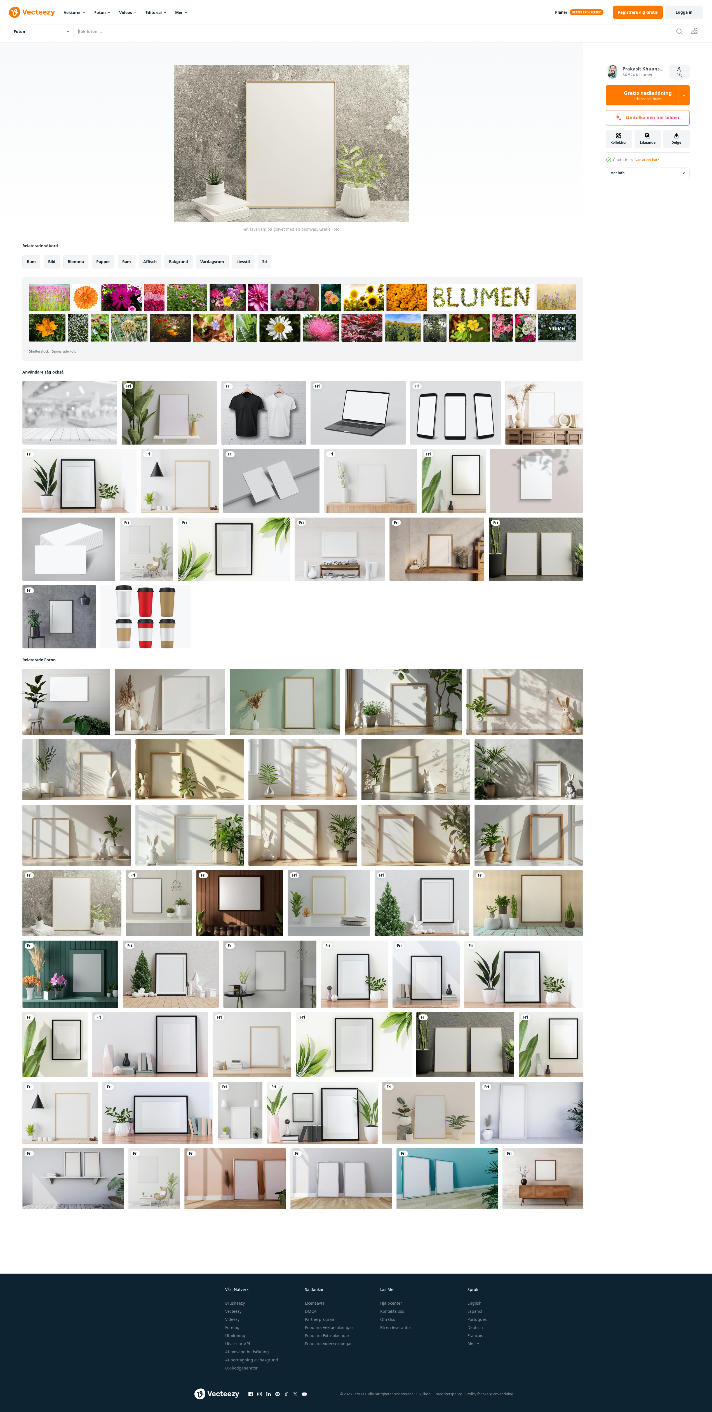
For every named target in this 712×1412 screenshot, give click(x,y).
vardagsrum (212, 261)
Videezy (232, 1319)
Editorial (153, 12)
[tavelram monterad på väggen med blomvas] (454, 481)
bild (51, 261)
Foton (100, 12)
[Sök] (679, 31)
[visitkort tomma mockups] (271, 481)
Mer (179, 12)
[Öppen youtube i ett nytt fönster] (304, 1394)
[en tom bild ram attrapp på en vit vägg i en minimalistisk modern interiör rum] (170, 702)
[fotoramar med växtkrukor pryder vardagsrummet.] (59, 616)
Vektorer (72, 12)
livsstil (243, 261)
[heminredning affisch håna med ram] (370, 481)
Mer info (617, 173)
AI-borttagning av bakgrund (251, 1360)
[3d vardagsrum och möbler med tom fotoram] (340, 549)
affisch (150, 261)
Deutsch (475, 1327)
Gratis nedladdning (648, 95)
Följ (679, 74)
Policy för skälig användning (490, 1393)
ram (126, 261)
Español (474, 1311)
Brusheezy (235, 1303)
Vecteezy (233, 1311)
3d (264, 261)
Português (477, 1319)
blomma (76, 261)
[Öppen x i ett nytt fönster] (295, 1394)
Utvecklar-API (237, 1343)
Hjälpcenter (391, 1303)
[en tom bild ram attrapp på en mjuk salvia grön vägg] (285, 702)
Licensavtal (315, 1303)
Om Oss (387, 1319)
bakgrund (178, 261)
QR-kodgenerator (241, 1368)
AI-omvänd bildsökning (247, 1351)
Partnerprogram (320, 1319)
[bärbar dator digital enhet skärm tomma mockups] (358, 413)
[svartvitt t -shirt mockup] (263, 413)
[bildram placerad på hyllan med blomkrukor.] (169, 413)
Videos (125, 12)
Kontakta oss (392, 1311)
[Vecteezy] (32, 12)
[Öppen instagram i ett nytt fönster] (259, 1394)
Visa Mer (557, 328)
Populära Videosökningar (328, 1343)
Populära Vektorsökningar (329, 1327)
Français (475, 1335)
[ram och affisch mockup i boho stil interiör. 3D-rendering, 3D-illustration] (544, 413)
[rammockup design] (436, 549)
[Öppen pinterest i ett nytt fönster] (277, 1394)
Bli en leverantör (395, 1327)
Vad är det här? (647, 159)
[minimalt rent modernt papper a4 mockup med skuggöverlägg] (536, 481)
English (474, 1303)
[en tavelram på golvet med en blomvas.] (79, 481)
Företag (232, 1327)
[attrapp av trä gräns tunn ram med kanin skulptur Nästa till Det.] (403, 702)
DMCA (310, 1311)
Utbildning (235, 1335)
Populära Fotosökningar (327, 1335)
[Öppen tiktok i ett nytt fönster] (286, 1394)
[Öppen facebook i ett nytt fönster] (250, 1394)
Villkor (424, 1393)
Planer (561, 12)
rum (31, 261)
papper (103, 261)
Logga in (684, 12)
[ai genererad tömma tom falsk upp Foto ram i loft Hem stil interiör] (542, 1178)
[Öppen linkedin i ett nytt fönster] (268, 1394)
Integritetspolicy (448, 1393)
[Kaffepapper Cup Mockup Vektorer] (145, 616)
